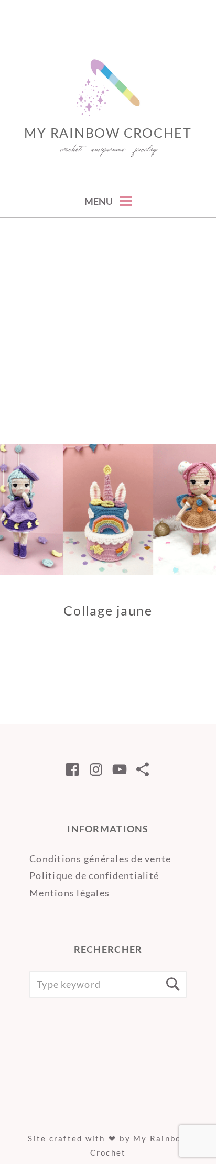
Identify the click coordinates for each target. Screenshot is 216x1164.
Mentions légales (69, 892)
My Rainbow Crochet (108, 132)
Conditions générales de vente (100, 858)
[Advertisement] (108, 331)
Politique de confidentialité (94, 875)
